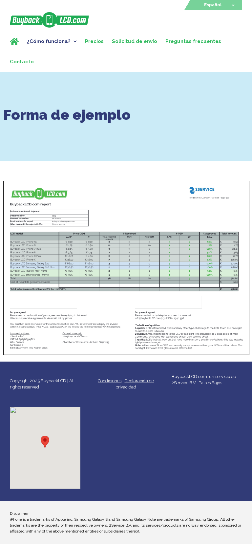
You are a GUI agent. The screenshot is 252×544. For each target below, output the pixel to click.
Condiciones (109, 380)
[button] (45, 441)
